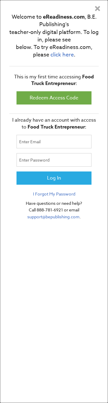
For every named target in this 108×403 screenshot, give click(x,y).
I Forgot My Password (54, 194)
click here (62, 55)
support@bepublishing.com (53, 217)
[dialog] (54, 201)
